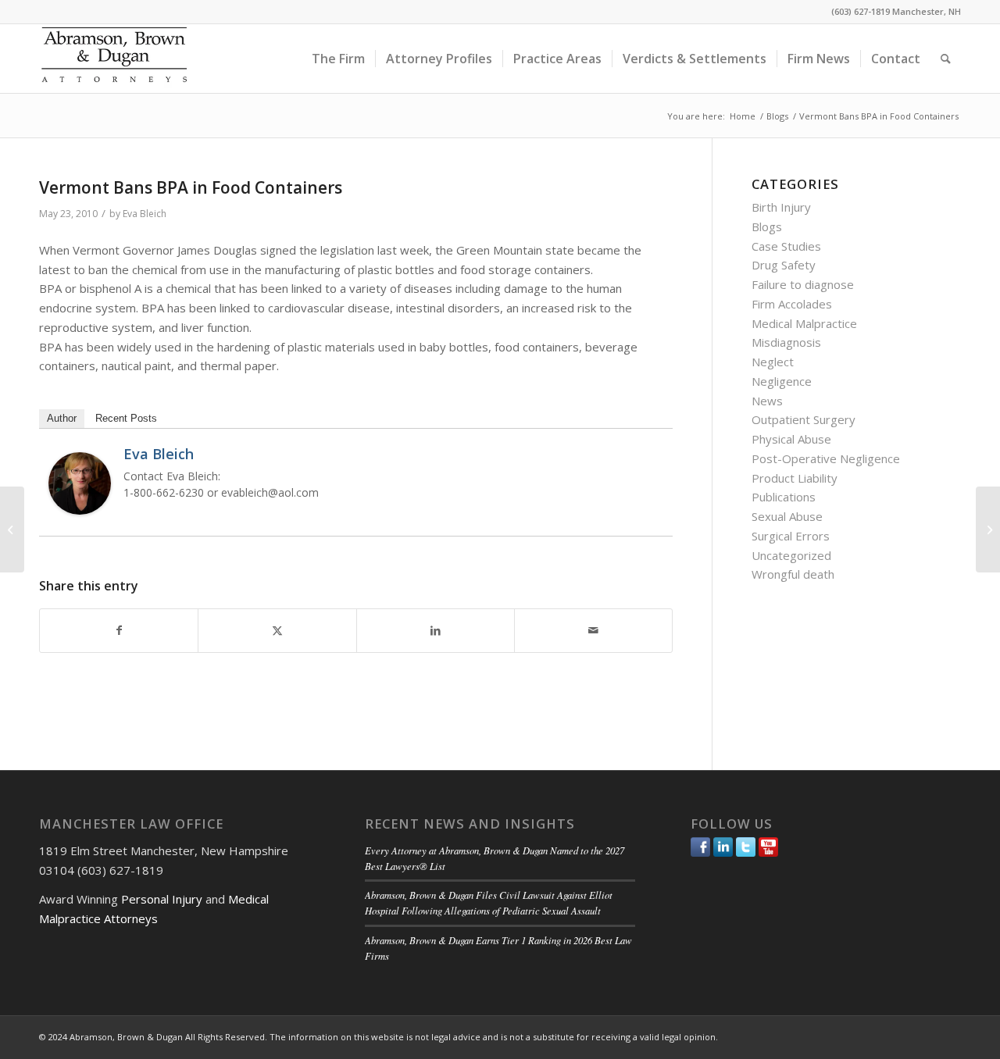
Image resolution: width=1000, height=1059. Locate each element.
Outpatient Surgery (803, 419)
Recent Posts (126, 418)
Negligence (782, 381)
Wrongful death (793, 574)
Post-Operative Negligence (826, 458)
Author (62, 418)
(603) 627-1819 (860, 11)
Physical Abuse (791, 439)
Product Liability (795, 478)
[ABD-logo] (114, 58)
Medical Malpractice (804, 323)
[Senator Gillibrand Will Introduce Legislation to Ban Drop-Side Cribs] (12, 529)
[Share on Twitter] (276, 630)
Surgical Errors (791, 536)
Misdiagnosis (786, 342)
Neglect (773, 361)
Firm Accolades (792, 304)
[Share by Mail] (593, 630)
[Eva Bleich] (79, 510)
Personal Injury (161, 899)
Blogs (767, 226)
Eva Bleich (144, 213)
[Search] (945, 58)
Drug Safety (784, 265)
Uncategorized (791, 555)
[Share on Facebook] (119, 630)
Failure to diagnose (803, 284)
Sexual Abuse (787, 516)
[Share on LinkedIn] (435, 630)
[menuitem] (338, 58)
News (767, 400)
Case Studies (786, 246)
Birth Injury (781, 207)
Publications (784, 497)
